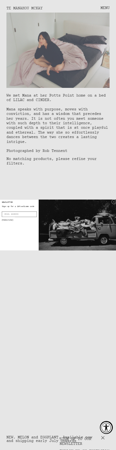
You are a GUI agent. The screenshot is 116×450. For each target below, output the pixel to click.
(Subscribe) (8, 220)
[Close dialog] (114, 202)
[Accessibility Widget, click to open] (106, 427)
